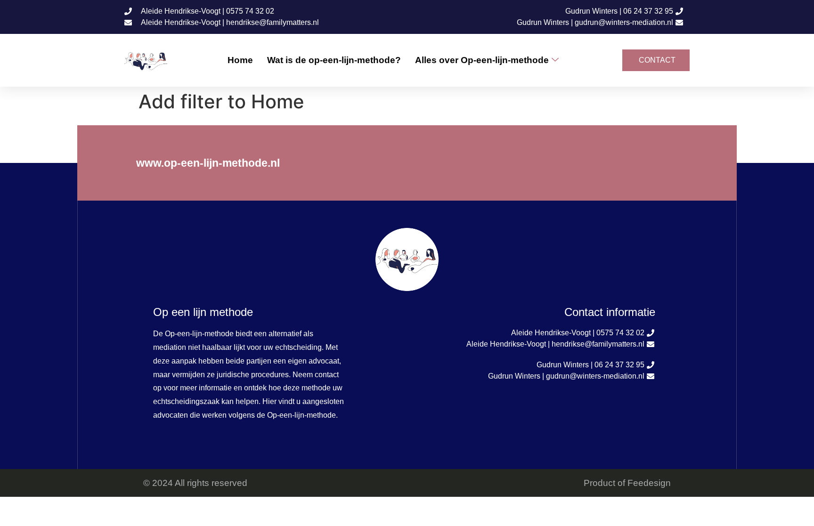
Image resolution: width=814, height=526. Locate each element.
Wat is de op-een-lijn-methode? (334, 60)
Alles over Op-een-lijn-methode (482, 60)
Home (240, 60)
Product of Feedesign (627, 483)
